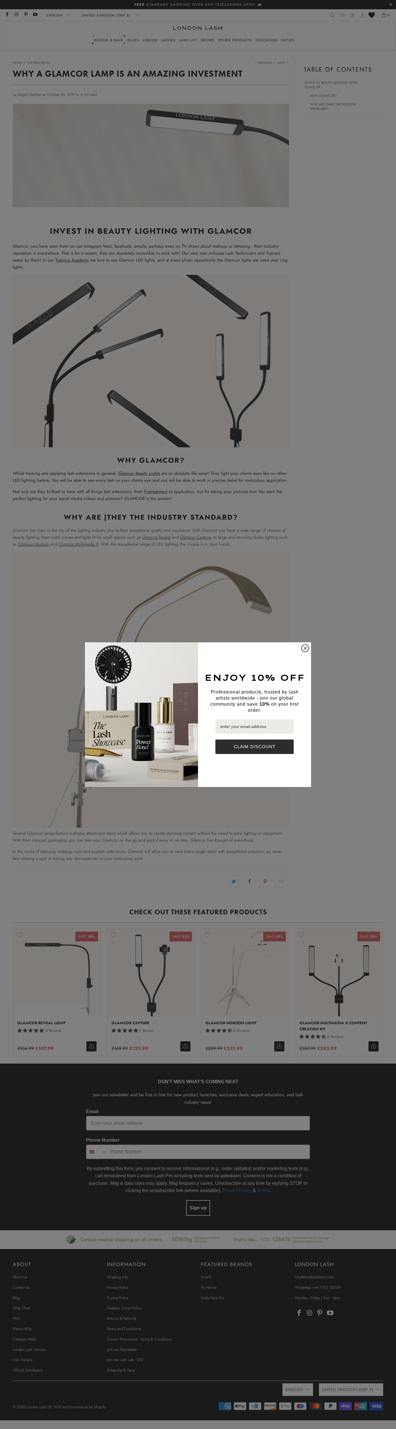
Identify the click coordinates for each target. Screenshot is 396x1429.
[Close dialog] (305, 648)
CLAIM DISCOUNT (254, 746)
